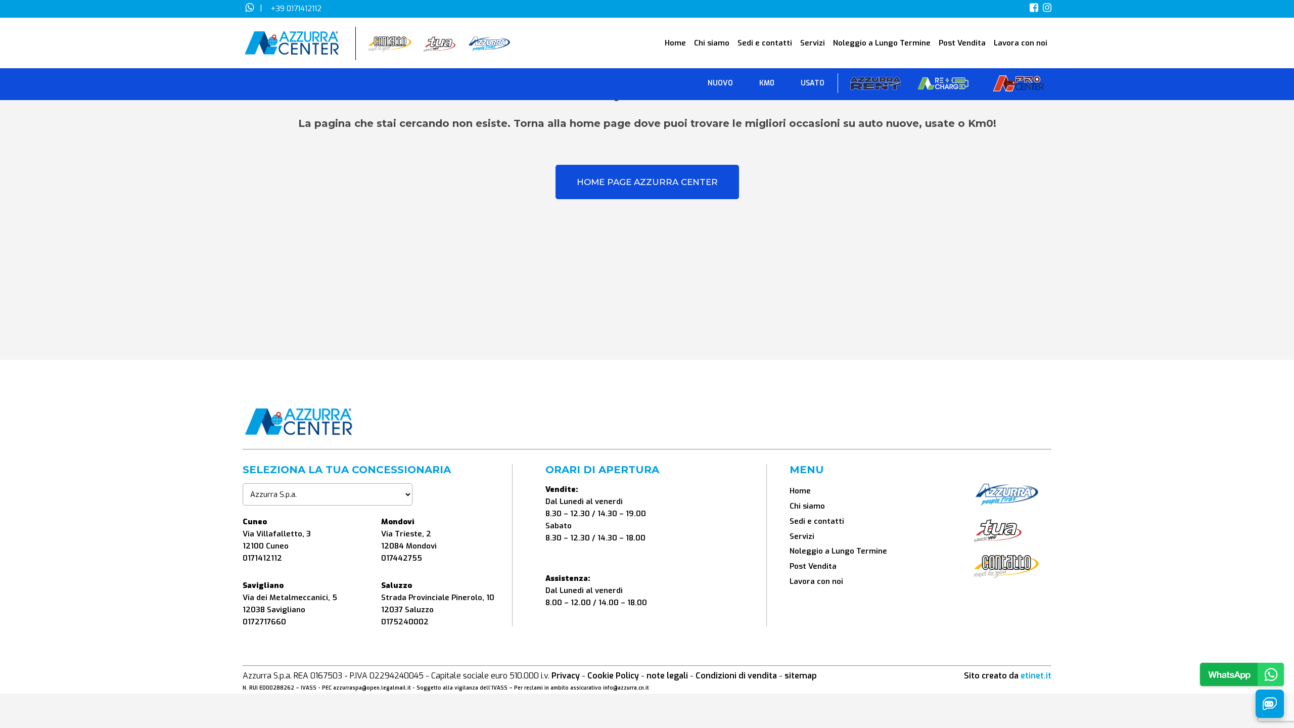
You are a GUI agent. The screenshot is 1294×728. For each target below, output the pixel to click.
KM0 (766, 83)
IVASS (308, 688)
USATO (812, 83)
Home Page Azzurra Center (647, 182)
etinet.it (1036, 675)
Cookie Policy (613, 675)
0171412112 (262, 558)
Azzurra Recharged (943, 85)
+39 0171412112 (296, 9)
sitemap (800, 675)
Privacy (565, 675)
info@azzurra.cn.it (626, 688)
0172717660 (264, 622)
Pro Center (1018, 85)
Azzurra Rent (875, 85)
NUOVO (720, 83)
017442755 (401, 558)
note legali (667, 675)
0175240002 (405, 622)
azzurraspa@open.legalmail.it (372, 688)
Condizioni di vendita (736, 675)
